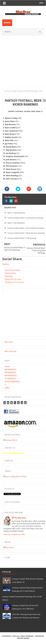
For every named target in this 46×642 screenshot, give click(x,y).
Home (7, 366)
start (33, 111)
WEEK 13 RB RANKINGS (16, 223)
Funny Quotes (10, 273)
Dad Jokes (9, 276)
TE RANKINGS (10, 378)
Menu (8, 23)
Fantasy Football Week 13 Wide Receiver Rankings (26, 233)
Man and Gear (11, 351)
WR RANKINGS (11, 375)
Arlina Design (23, 638)
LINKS (7, 388)
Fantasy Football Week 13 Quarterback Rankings (25, 218)
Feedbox (5, 264)
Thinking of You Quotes (14, 282)
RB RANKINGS (10, 372)
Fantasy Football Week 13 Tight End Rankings (14, 248)
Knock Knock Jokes (12, 270)
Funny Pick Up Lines (13, 279)
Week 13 (39, 111)
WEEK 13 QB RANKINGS (16, 213)
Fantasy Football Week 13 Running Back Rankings (25, 228)
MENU (41, 3)
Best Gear (9, 342)
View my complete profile (14, 534)
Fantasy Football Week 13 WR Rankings (21, 238)
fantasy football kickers (19, 111)
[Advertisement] (23, 64)
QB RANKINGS (10, 369)
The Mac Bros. (10, 197)
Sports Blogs (21, 476)
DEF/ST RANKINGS (12, 381)
